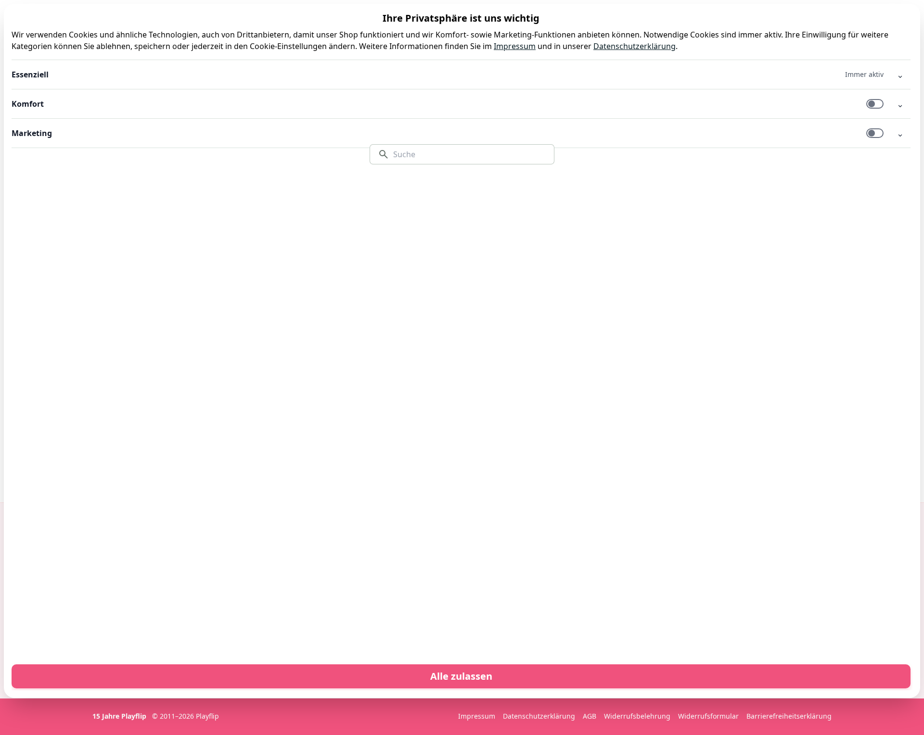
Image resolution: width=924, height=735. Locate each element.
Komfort (28, 104)
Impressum (515, 46)
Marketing (32, 133)
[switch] (875, 104)
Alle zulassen (461, 676)
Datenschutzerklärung (634, 46)
